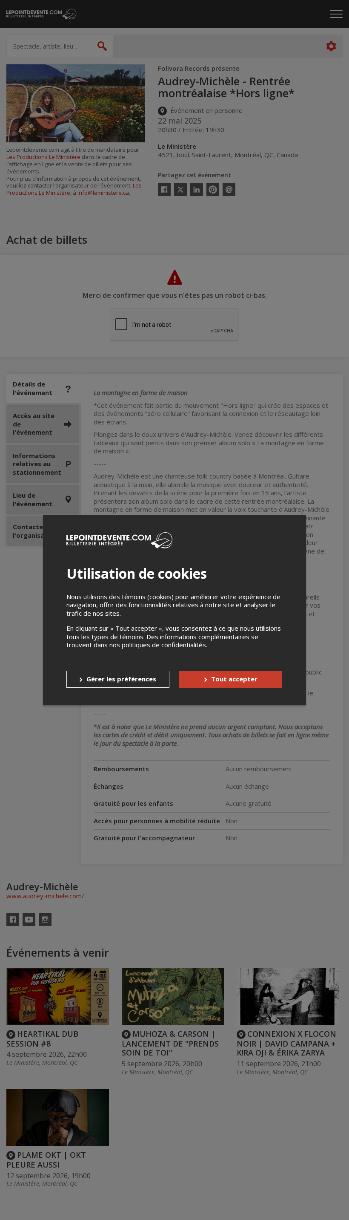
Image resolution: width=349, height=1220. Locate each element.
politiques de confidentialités (164, 644)
